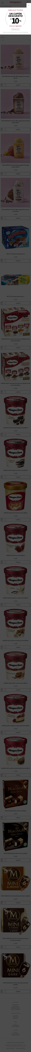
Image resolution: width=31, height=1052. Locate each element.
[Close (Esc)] (28, 5)
